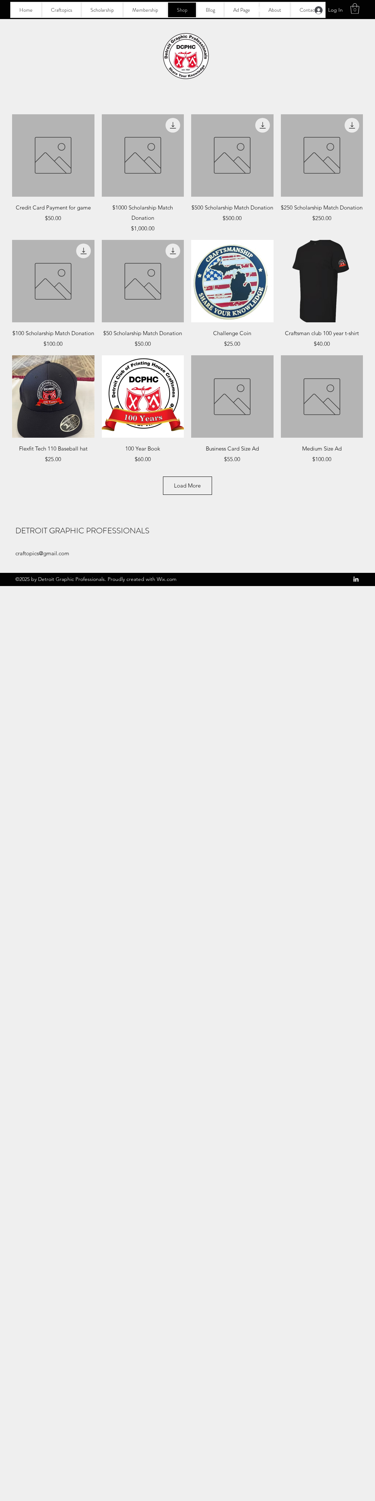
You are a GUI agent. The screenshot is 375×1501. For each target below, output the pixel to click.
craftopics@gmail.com (42, 553)
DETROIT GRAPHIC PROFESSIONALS (82, 530)
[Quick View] (53, 155)
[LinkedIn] (261, 9)
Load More (187, 485)
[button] (354, 8)
